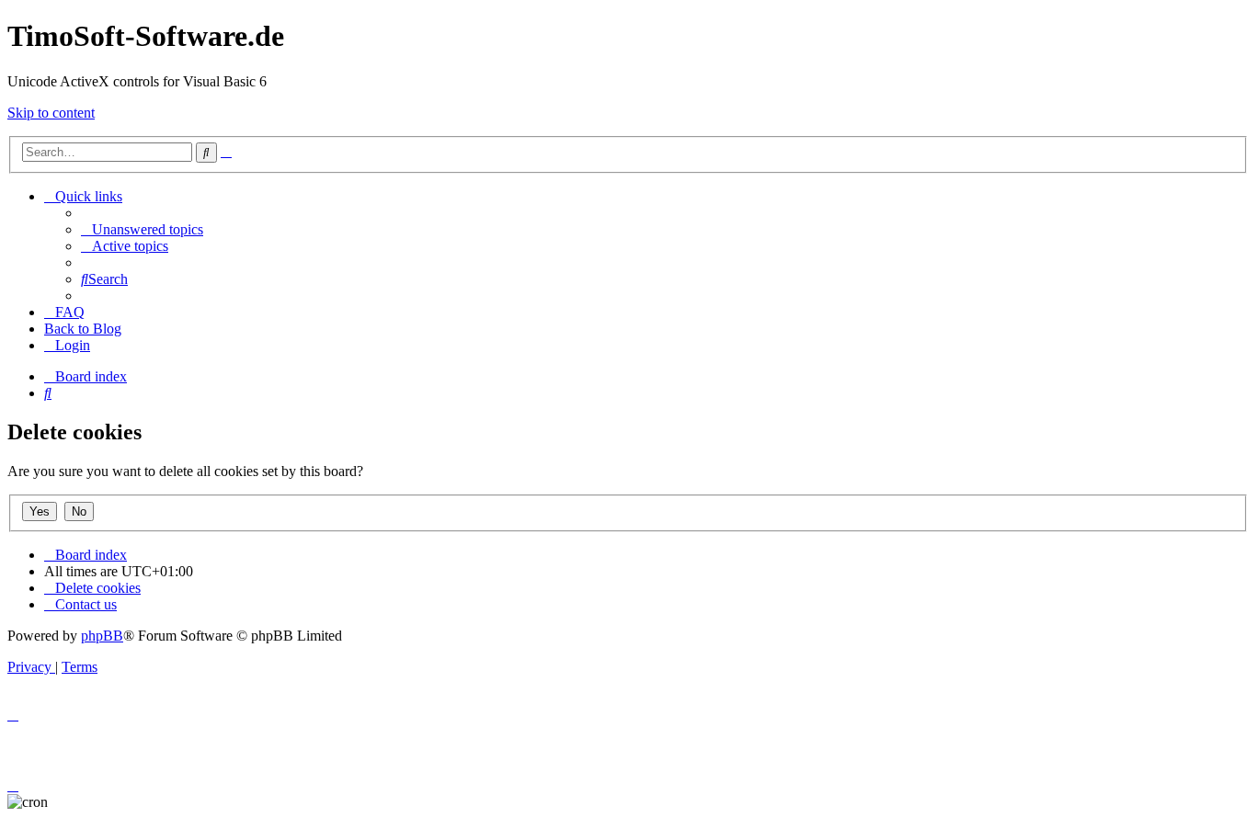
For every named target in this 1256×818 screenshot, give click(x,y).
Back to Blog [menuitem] (82, 328)
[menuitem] (142, 229)
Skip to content (51, 112)
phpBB (102, 635)
